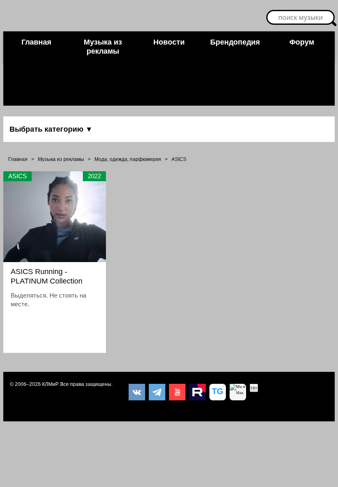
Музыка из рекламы (103, 46)
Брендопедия (235, 42)
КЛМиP (50, 384)
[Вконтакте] (137, 392)
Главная (36, 42)
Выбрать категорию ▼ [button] (51, 129)
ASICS (178, 159)
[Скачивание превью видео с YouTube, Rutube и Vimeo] (217, 392)
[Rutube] (197, 392)
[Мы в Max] (238, 392)
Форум (301, 42)
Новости (169, 42)
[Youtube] (177, 392)
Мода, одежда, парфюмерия (127, 159)
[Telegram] (157, 392)
